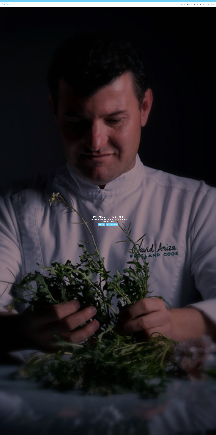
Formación (101, 224)
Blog (204, 4)
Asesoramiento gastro (112, 224)
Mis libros (193, 4)
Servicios (186, 4)
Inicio (182, 4)
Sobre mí (199, 4)
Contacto (210, 4)
